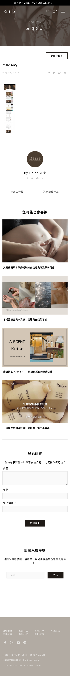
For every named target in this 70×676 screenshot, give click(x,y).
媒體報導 (7, 633)
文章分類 (56, 55)
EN (48, 11)
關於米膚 (7, 630)
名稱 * (7, 489)
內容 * (7, 468)
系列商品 (23, 630)
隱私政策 (39, 633)
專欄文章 (39, 630)
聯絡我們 (23, 633)
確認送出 (35, 523)
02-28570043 (34, 665)
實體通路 (55, 630)
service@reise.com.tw (13, 665)
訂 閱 (55, 575)
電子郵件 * (9, 503)
